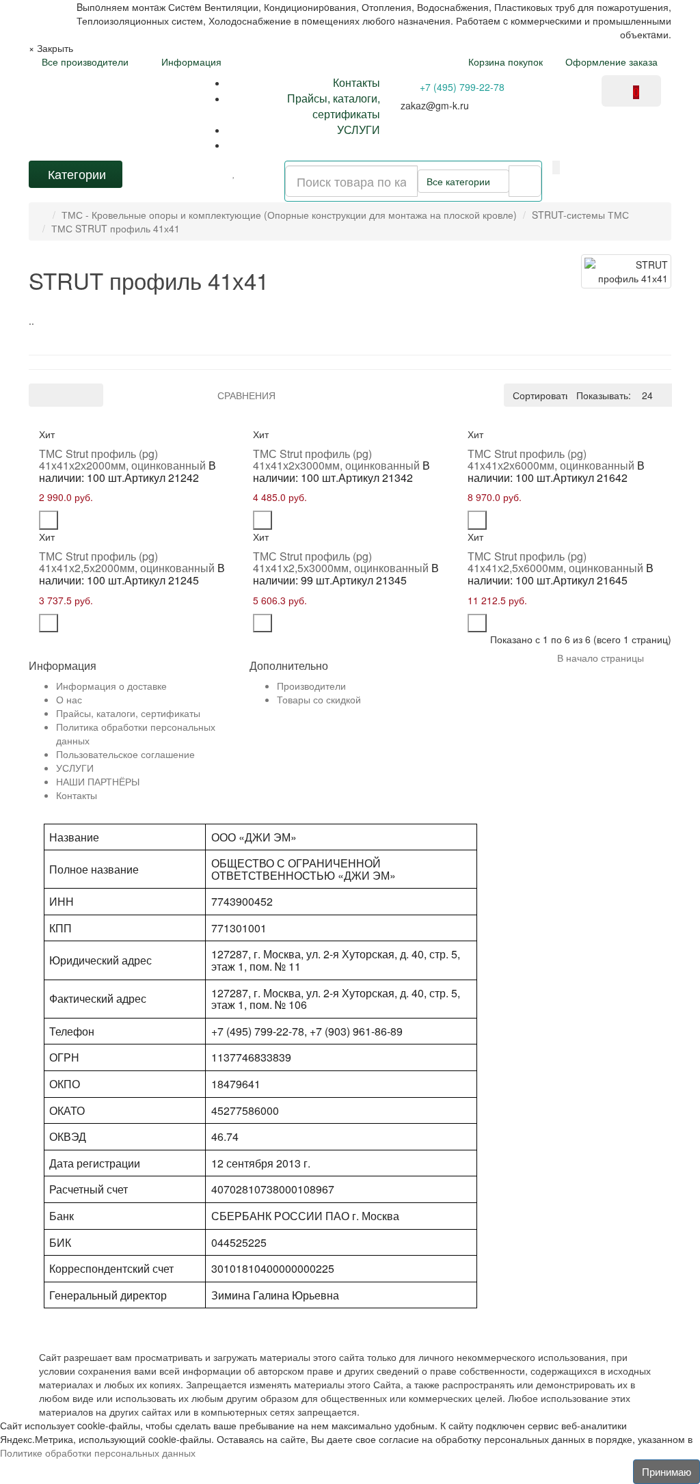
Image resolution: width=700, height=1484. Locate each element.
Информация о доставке (111, 685)
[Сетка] (66, 395)
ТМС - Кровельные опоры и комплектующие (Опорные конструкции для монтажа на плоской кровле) (289, 214)
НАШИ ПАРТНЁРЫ (97, 781)
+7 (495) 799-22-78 (460, 87)
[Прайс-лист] (90, 395)
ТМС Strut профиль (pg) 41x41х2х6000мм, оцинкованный (551, 460)
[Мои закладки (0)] (234, 172)
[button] (556, 167)
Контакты (356, 82)
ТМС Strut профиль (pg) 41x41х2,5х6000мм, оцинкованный (555, 562)
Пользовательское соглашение (125, 754)
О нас (69, 699)
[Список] (41, 395)
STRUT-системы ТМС (580, 214)
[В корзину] (48, 520)
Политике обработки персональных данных (98, 1452)
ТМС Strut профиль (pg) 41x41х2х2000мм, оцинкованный (122, 460)
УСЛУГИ (358, 129)
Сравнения (246, 395)
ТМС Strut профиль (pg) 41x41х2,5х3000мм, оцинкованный (341, 562)
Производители (311, 685)
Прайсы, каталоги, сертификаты (333, 106)
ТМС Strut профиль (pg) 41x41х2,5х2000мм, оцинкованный (127, 562)
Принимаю (666, 1471)
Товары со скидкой (319, 699)
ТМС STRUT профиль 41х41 (115, 228)
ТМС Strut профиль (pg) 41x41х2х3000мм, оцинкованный (336, 460)
